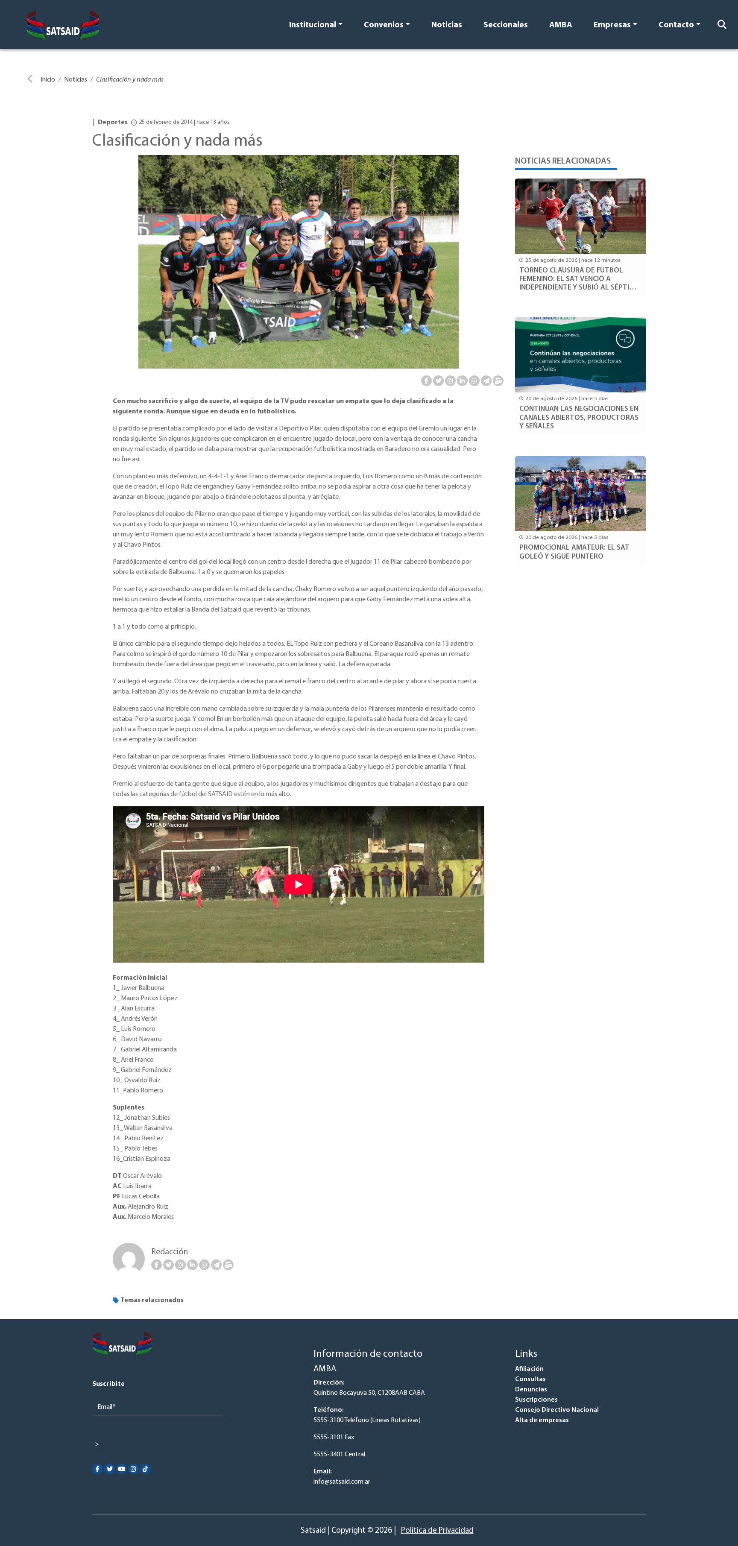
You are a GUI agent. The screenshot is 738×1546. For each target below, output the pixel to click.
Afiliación (529, 1369)
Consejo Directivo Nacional (557, 1410)
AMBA (560, 25)
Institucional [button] (312, 25)
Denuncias (531, 1389)
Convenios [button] (384, 25)
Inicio (48, 79)
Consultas (530, 1379)
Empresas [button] (612, 25)
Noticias (446, 25)
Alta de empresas (542, 1420)
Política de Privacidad (437, 1531)
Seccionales (505, 25)
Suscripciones (536, 1400)
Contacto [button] (676, 25)
